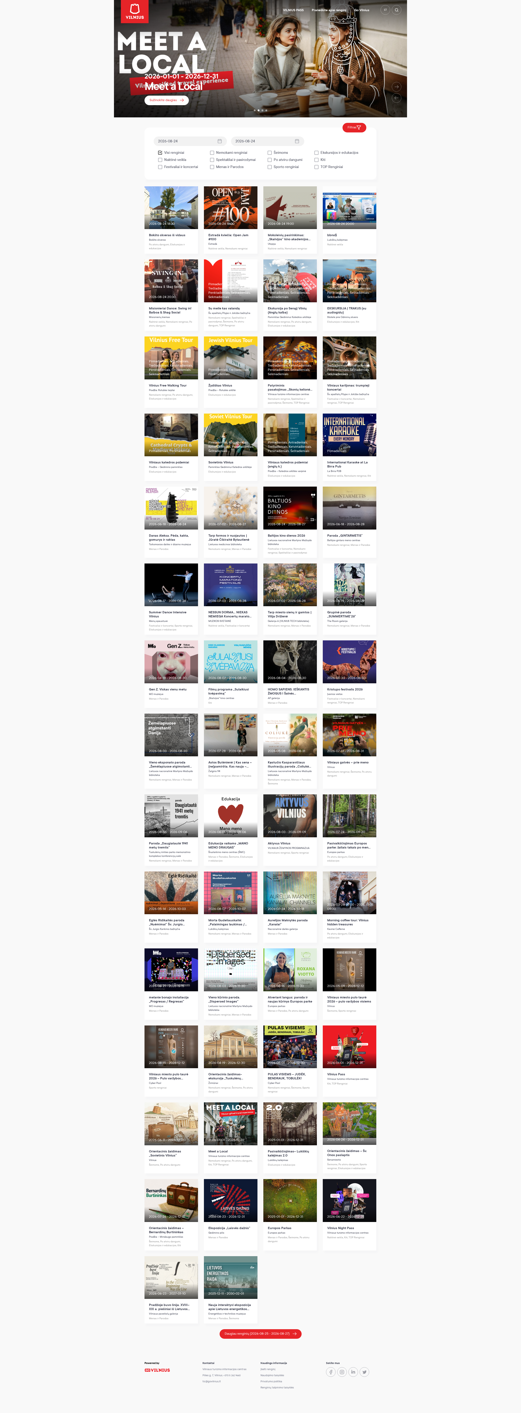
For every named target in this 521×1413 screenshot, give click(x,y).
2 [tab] (258, 110)
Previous (396, 98)
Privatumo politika (271, 1381)
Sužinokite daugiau (163, 100)
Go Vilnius (361, 10)
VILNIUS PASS (293, 10)
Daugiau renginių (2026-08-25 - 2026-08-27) (257, 1333)
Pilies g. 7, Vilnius (212, 1375)
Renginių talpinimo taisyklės (277, 1387)
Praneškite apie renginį (329, 10)
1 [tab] (255, 110)
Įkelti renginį (267, 1369)
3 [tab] (262, 110)
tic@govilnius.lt (211, 1381)
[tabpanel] (260, 58)
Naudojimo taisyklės (272, 1375)
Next (396, 87)
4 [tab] (266, 110)
